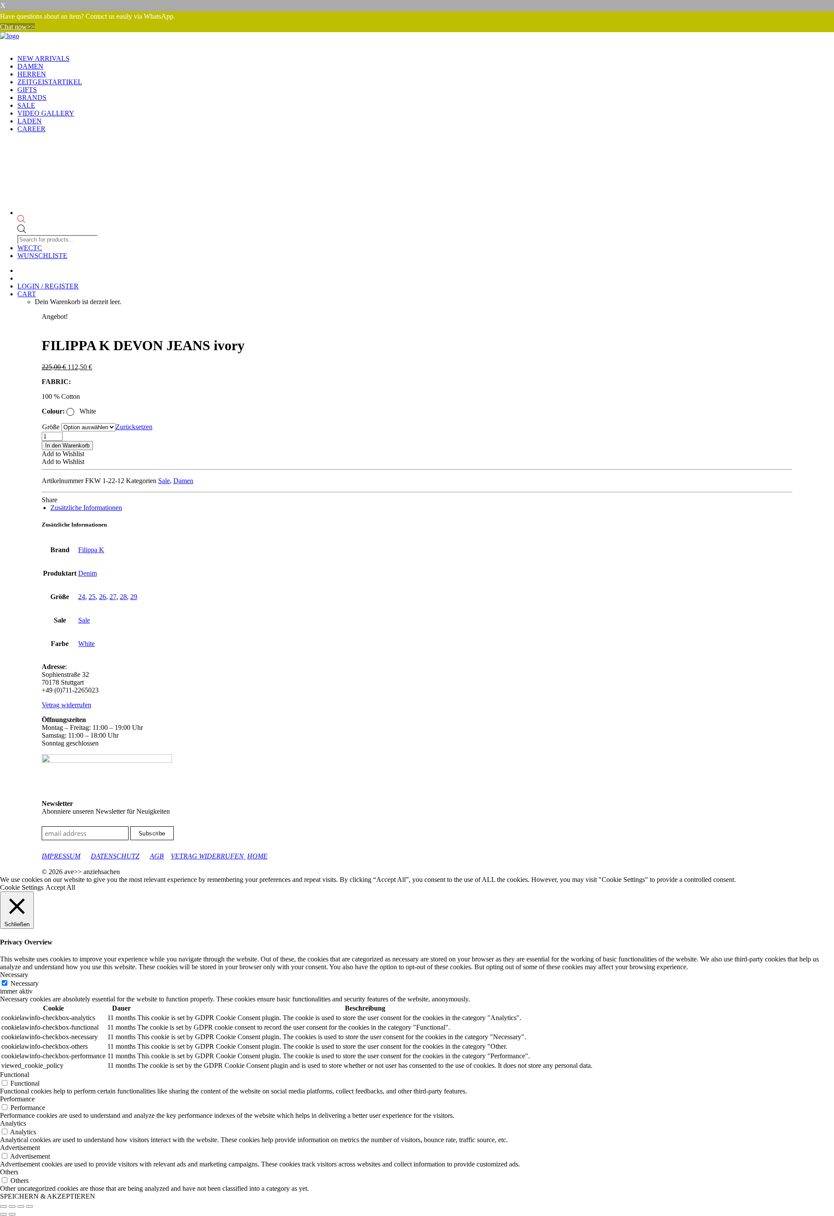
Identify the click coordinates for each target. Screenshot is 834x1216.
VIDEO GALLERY (45, 113)
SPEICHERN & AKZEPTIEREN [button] (47, 1196)
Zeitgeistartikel (49, 82)
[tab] (86, 507)
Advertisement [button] (20, 1147)
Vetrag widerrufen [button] (66, 705)
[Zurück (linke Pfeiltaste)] (3, 1214)
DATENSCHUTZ (115, 856)
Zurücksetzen (134, 427)
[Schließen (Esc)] (29, 1206)
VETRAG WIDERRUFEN (208, 856)
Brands (31, 97)
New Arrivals (43, 58)
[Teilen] (20, 1206)
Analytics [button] (13, 1123)
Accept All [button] (60, 887)
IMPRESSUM (61, 856)
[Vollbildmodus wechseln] (12, 1206)
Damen (30, 66)
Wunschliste (42, 255)
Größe (51, 427)
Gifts (27, 89)
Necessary (24, 983)
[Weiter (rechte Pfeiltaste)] (12, 1214)
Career (31, 129)
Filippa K (91, 549)
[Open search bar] (58, 220)
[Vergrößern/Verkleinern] (3, 1206)
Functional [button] (14, 1074)
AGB (157, 856)
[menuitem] (425, 59)
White (86, 643)
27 (112, 596)
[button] (63, 453)
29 (133, 596)
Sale (26, 105)
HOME (257, 856)
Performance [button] (17, 1099)
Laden (29, 121)
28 (123, 596)
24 (81, 596)
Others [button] (9, 1172)
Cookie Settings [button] (21, 887)
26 (102, 596)
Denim (87, 573)
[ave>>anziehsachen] (417, 40)
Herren (31, 74)
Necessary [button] (14, 974)
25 (92, 596)
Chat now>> (17, 26)
